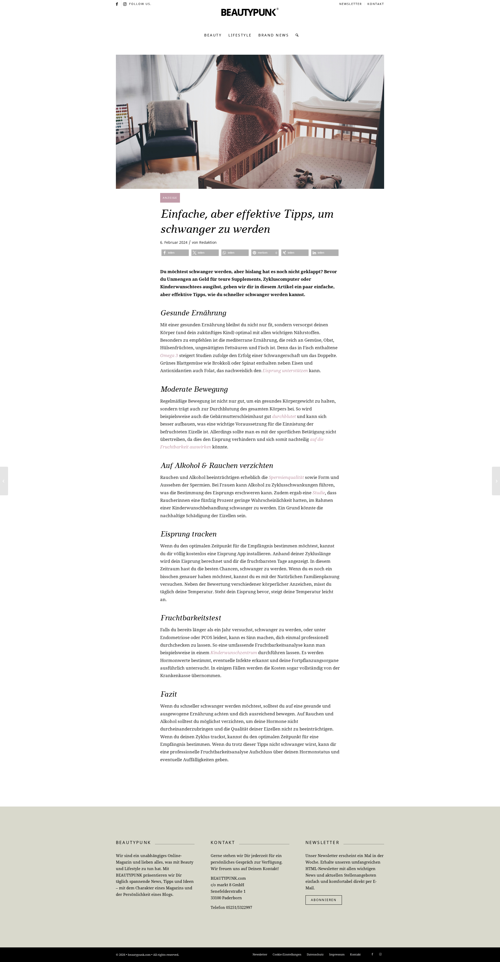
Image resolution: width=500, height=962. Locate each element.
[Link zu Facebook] (117, 4)
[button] (175, 252)
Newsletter (350, 4)
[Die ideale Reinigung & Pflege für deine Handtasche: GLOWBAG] (496, 481)
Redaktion (208, 242)
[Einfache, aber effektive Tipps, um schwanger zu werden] (250, 122)
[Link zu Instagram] (125, 4)
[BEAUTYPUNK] (250, 18)
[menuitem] (351, 4)
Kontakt (375, 4)
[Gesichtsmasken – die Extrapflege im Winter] (4, 481)
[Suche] (295, 35)
